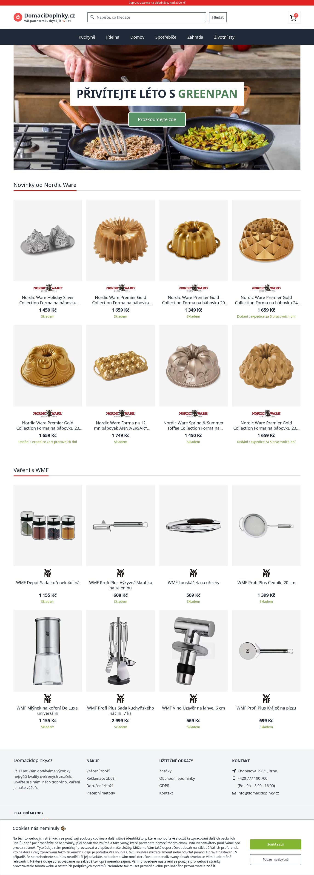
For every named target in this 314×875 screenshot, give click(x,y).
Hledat (218, 17)
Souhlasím (275, 844)
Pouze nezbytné (275, 859)
